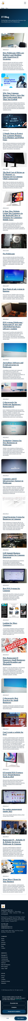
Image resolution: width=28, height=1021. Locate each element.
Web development (5, 964)
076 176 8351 (4, 925)
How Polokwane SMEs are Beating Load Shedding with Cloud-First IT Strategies (13, 56)
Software (3, 962)
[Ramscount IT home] (3, 3)
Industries (3, 983)
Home (2, 8)
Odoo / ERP (4, 968)
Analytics (14, 1007)
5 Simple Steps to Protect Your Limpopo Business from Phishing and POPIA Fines (13, 136)
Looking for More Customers (10, 624)
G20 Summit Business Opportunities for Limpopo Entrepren (14, 555)
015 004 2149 (4, 923)
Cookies (3, 979)
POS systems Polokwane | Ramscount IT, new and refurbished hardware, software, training (13, 325)
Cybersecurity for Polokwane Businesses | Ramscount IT (12, 404)
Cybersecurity (4, 959)
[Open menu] (25, 3)
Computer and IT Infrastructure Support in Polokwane (13, 481)
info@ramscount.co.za (6, 926)
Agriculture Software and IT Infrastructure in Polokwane (13, 365)
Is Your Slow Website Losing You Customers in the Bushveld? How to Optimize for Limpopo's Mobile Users (13, 215)
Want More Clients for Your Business (12, 880)
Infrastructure (4, 957)
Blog (2, 946)
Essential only (14, 1003)
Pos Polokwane (9, 254)
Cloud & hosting (5, 961)
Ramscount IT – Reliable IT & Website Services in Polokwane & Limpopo (14, 842)
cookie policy (18, 999)
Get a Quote (21, 1018)
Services (3, 942)
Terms (2, 977)
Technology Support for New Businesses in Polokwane (12, 443)
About (2, 940)
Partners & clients (5, 981)
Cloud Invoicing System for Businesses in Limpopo (14, 518)
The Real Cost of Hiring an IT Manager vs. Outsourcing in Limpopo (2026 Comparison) (13, 175)
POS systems (4, 966)
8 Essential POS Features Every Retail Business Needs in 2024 (13, 775)
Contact (3, 948)
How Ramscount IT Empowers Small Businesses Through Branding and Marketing (14, 661)
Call (7, 1018)
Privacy (3, 975)
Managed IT (4, 955)
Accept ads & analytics (14, 1011)
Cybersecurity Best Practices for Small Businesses (10, 700)
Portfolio (3, 944)
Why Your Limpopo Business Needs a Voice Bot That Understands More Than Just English (13, 96)
